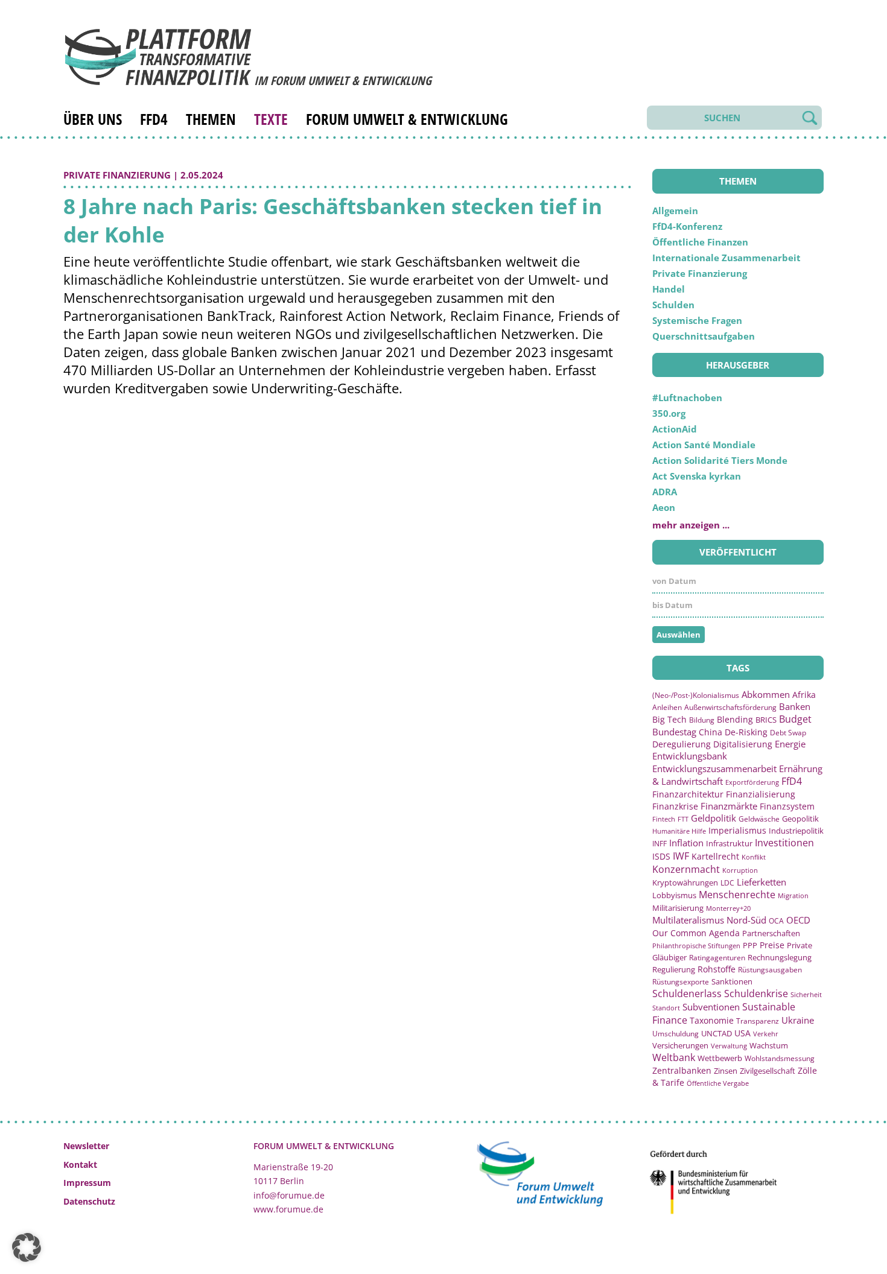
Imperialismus (737, 830)
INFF (659, 843)
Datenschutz (89, 1201)
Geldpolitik (713, 818)
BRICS (766, 719)
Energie (790, 744)
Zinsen (725, 1070)
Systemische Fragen (697, 320)
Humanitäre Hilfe (679, 830)
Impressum (87, 1182)
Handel (668, 289)
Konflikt (754, 856)
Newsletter (86, 1146)
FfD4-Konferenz (687, 226)
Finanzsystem (787, 806)
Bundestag (674, 732)
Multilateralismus (688, 920)
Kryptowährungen (685, 882)
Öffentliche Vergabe (718, 1083)
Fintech (663, 818)
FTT (683, 818)
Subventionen (711, 1007)
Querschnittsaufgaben (703, 336)
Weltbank (673, 1057)
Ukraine (797, 1020)
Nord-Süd (746, 920)
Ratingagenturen (717, 957)
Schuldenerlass (687, 993)
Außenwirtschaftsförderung (730, 707)
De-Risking (746, 732)
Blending (735, 719)
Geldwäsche (759, 819)
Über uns (92, 119)
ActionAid (674, 429)
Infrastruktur (729, 843)
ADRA (664, 492)
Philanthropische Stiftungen (696, 945)
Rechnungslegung (780, 957)
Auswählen (679, 634)
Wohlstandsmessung (780, 1058)
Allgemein (675, 210)
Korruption (740, 870)
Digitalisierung (742, 744)
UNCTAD (716, 1033)
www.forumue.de (288, 1209)
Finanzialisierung (760, 794)
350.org (668, 413)
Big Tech (669, 719)
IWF (681, 856)
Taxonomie (712, 1020)
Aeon (663, 507)
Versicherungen (680, 1045)
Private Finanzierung (117, 175)
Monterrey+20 (728, 908)
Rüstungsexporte (680, 982)
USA (742, 1033)
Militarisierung (678, 908)
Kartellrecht (715, 856)
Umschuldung (675, 1033)
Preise (772, 945)
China (710, 732)
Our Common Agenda (696, 933)
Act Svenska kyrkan (696, 476)
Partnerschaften (771, 933)
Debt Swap (788, 732)
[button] (26, 1247)
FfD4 (154, 119)
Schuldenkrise (756, 993)
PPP (750, 945)
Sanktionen (731, 981)
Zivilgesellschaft (767, 1070)
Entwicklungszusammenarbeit (714, 768)
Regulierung (673, 969)
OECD (798, 920)
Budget (795, 719)
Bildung (701, 720)
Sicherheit (806, 994)
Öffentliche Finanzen (700, 242)
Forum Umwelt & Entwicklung (407, 119)
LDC (727, 882)
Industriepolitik (796, 830)
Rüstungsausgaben (770, 969)
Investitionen (784, 842)
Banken (794, 706)
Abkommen (766, 694)
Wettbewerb (720, 1058)
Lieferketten (761, 882)
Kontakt (80, 1164)
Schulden (673, 305)
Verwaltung (729, 1045)
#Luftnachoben (687, 397)
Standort (666, 1007)
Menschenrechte (737, 894)
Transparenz (757, 1020)
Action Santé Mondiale (703, 445)
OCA (776, 920)
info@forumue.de (289, 1195)
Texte (271, 119)
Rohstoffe (717, 969)
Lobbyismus (674, 895)
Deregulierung (681, 744)
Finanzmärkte (729, 806)
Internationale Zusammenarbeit (726, 258)
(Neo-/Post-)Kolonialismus (695, 695)
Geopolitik (800, 818)
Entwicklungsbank (689, 756)
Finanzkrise (675, 806)
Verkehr (765, 1033)
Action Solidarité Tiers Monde (719, 460)
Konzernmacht (686, 869)
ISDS (661, 856)
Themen (211, 119)
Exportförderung (752, 782)
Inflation (686, 843)
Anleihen (667, 707)
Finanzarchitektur (687, 794)
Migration (793, 895)
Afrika (804, 694)
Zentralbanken (681, 1070)
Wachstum (768, 1045)
